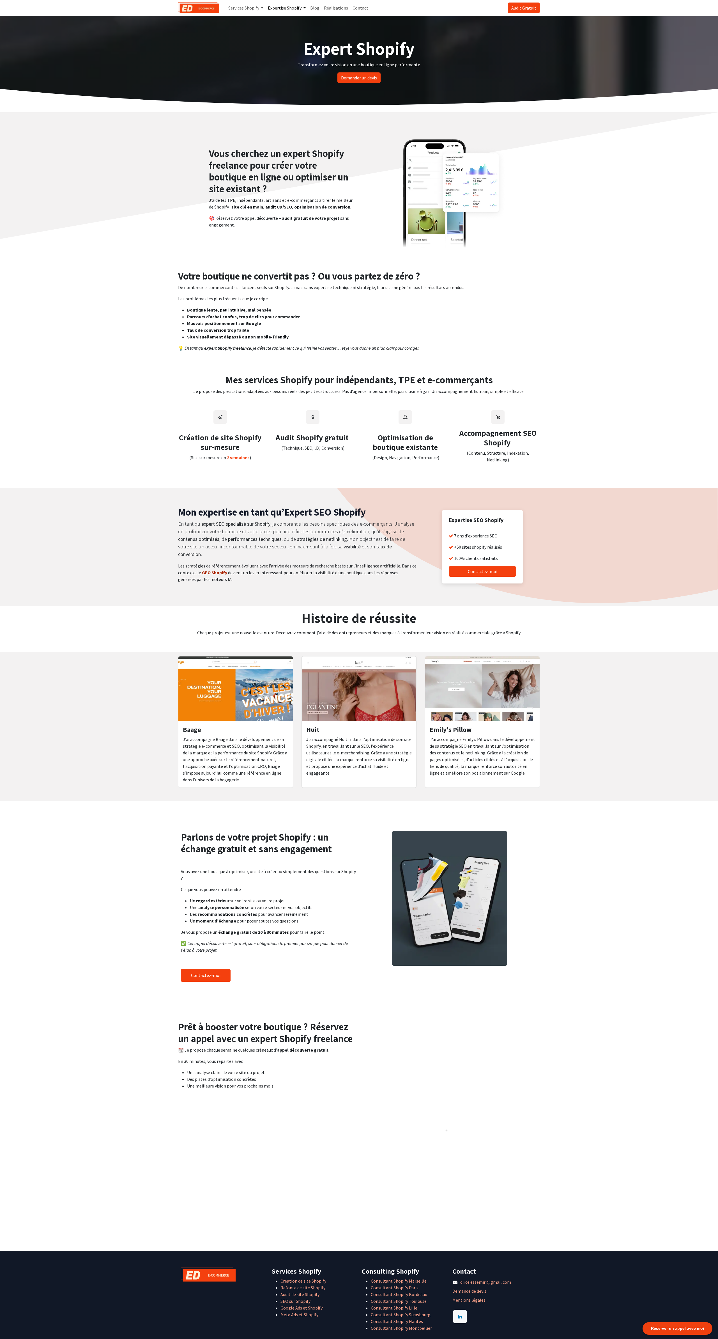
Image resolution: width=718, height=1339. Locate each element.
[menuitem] (246, 7)
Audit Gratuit (523, 8)
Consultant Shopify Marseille (399, 1281)
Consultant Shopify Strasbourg (401, 1314)
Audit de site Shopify (299, 1294)
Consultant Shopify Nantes (397, 1321)
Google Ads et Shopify (301, 1308)
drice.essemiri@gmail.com (485, 1282)
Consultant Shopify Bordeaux (399, 1294)
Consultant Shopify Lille (394, 1308)
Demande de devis (469, 1291)
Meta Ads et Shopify (299, 1314)
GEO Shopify (214, 572)
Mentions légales (468, 1300)
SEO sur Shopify (295, 1301)
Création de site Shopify (303, 1281)
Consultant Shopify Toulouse (399, 1301)
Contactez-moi (482, 571)
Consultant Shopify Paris (394, 1287)
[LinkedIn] (460, 1316)
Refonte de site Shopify (302, 1287)
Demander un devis (359, 78)
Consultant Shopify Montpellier (401, 1328)
